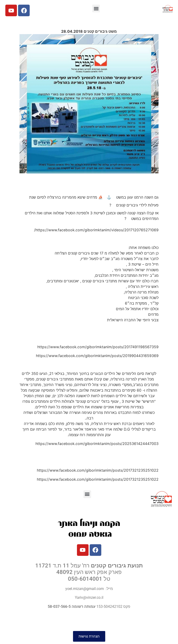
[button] (96, 8)
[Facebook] (24, 10)
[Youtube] (11, 10)
